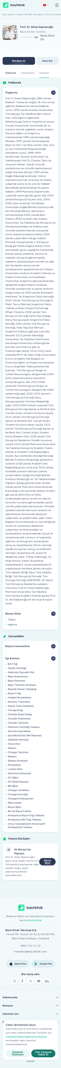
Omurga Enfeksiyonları (20, 798)
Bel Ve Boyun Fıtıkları (19, 811)
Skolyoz (12, 756)
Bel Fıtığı (12, 663)
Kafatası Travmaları (19, 701)
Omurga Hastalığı (18, 794)
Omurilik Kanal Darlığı (20, 714)
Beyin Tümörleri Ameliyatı (22, 685)
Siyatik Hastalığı (17, 668)
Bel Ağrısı (13, 786)
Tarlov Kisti (14, 743)
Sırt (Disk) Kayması (18, 781)
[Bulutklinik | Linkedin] (47, 981)
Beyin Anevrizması (18, 676)
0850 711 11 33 (30, 945)
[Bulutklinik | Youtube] (38, 981)
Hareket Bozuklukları (19, 697)
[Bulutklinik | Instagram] (14, 981)
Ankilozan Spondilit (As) (21, 672)
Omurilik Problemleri (19, 718)
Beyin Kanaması (16, 680)
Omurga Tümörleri (18, 752)
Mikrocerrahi (14, 802)
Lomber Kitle (15, 769)
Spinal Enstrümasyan (19, 773)
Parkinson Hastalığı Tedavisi (24, 727)
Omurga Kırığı (15, 710)
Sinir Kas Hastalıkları (19, 731)
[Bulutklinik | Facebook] (22, 981)
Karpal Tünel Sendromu (21, 706)
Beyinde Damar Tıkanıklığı (22, 689)
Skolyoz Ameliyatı (18, 760)
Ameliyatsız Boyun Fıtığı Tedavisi (26, 815)
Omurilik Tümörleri (18, 722)
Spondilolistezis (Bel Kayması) (25, 735)
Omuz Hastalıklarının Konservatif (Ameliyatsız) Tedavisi (26, 825)
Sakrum (12, 748)
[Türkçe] (45, 5)
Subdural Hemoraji (18, 739)
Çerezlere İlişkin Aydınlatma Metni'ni (26, 1036)
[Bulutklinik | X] (30, 981)
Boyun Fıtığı (14, 693)
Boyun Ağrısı (14, 807)
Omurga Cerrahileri (18, 790)
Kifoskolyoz (14, 764)
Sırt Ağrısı (13, 777)
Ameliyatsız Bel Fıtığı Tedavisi (24, 819)
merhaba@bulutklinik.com (30, 951)
